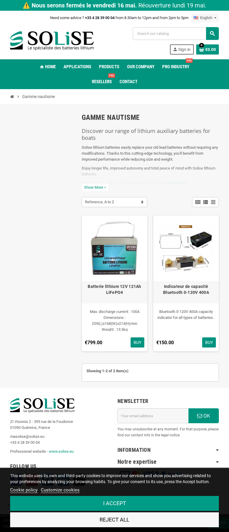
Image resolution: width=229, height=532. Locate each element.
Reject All (114, 520)
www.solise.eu (61, 451)
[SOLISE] (52, 40)
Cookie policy (24, 490)
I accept (114, 503)
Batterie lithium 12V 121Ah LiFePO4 (114, 289)
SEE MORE (178, 183)
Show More (95, 187)
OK (206, 416)
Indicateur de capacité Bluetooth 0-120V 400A (186, 289)
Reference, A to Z (99, 202)
